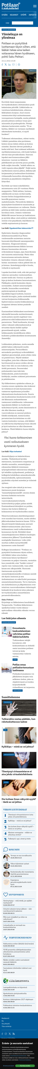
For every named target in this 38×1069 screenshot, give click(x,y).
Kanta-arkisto (17, 690)
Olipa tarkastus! (15, 451)
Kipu (5, 730)
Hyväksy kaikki (25, 1066)
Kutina (6, 782)
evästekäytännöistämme (18, 1056)
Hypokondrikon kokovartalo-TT (21, 228)
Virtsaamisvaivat (9, 754)
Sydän (4, 15)
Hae (7, 23)
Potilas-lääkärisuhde (8, 29)
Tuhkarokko (7, 702)
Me (3, 1021)
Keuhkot (14, 15)
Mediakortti (5, 1018)
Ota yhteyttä (6, 1024)
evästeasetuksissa (25, 1060)
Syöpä (23, 15)
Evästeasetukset (8, 1066)
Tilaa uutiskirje (6, 1026)
